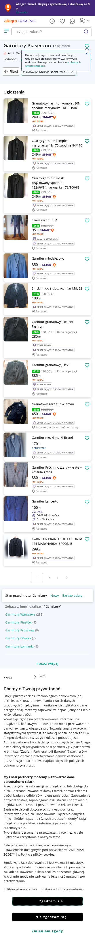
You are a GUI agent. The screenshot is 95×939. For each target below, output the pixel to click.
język (42, 675)
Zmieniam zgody (47, 931)
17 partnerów (79, 747)
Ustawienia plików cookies (36, 872)
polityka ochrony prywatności (62, 889)
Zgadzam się (51, 901)
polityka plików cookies (20, 889)
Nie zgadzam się (51, 917)
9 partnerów (77, 751)
